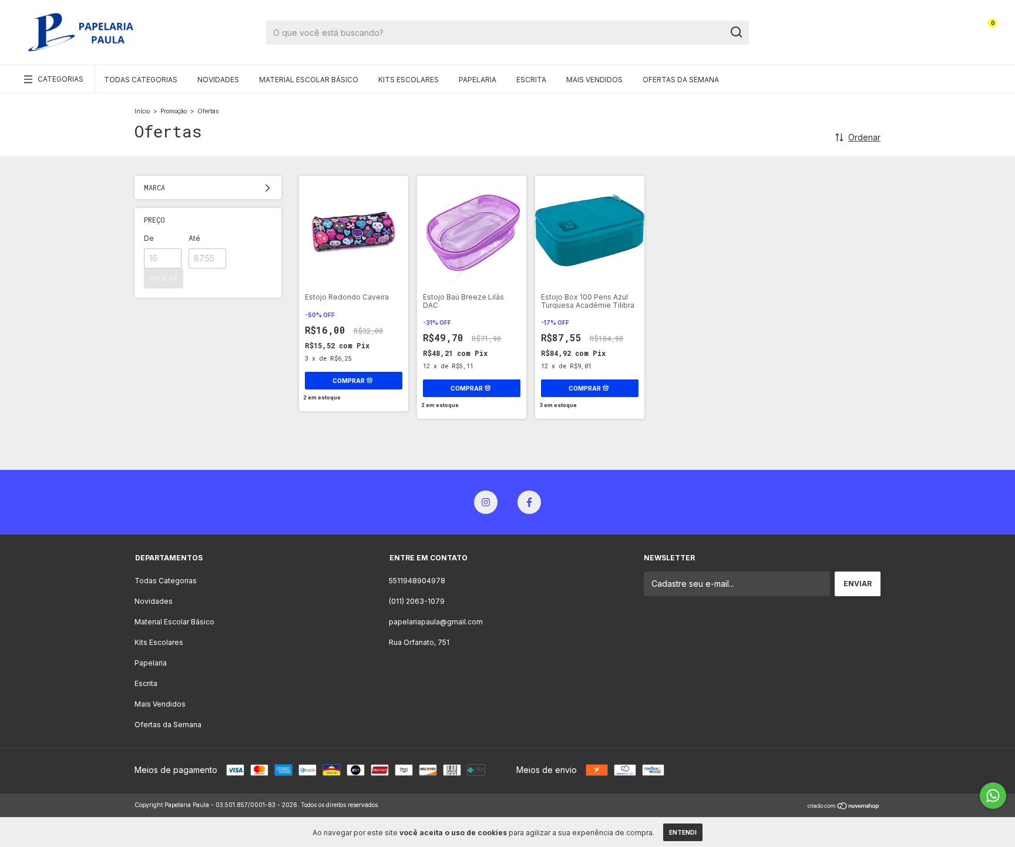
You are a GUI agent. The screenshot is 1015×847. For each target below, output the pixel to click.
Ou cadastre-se (926, 36)
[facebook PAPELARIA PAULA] (529, 502)
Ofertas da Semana (681, 79)
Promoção (173, 111)
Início (142, 111)
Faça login (935, 27)
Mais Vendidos (594, 79)
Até (194, 238)
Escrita (531, 79)
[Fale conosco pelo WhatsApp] (993, 795)
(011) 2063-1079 (417, 601)
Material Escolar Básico (308, 79)
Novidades (218, 79)
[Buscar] (735, 32)
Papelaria (477, 79)
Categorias (60, 79)
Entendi (683, 832)
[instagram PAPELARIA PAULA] (486, 502)
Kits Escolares (408, 79)
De (149, 238)
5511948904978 (417, 580)
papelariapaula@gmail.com (436, 621)
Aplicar (163, 278)
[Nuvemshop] (843, 806)
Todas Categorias (140, 79)
